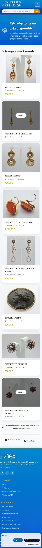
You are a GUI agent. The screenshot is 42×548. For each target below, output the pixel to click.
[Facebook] (2, 473)
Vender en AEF (7, 495)
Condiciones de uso (9, 521)
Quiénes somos (7, 506)
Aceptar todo (18, 540)
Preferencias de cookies (10, 528)
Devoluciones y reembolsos (12, 524)
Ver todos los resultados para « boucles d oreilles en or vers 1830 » (22, 426)
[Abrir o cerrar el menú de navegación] (37, 4)
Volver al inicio (14, 440)
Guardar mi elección (32, 544)
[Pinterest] (12, 473)
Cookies (4, 535)
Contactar (6, 510)
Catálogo (31, 441)
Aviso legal (6, 517)
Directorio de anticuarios (11, 491)
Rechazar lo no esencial (31, 540)
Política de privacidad (10, 514)
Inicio (4, 484)
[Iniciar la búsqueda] (37, 11)
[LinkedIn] (7, 473)
